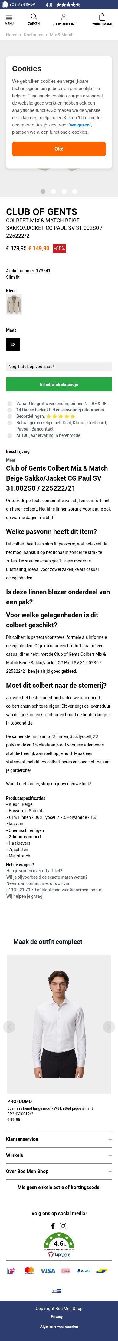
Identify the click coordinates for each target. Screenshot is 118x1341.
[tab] (57, 455)
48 (13, 344)
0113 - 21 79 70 (21, 889)
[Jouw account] (64, 16)
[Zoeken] (34, 16)
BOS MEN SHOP (22, 4)
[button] (59, 1245)
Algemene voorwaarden (59, 1326)
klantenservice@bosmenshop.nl (72, 889)
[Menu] (9, 16)
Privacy (57, 1317)
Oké (59, 148)
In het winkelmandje (59, 384)
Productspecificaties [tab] (25, 798)
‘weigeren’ (80, 124)
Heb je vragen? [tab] (20, 864)
